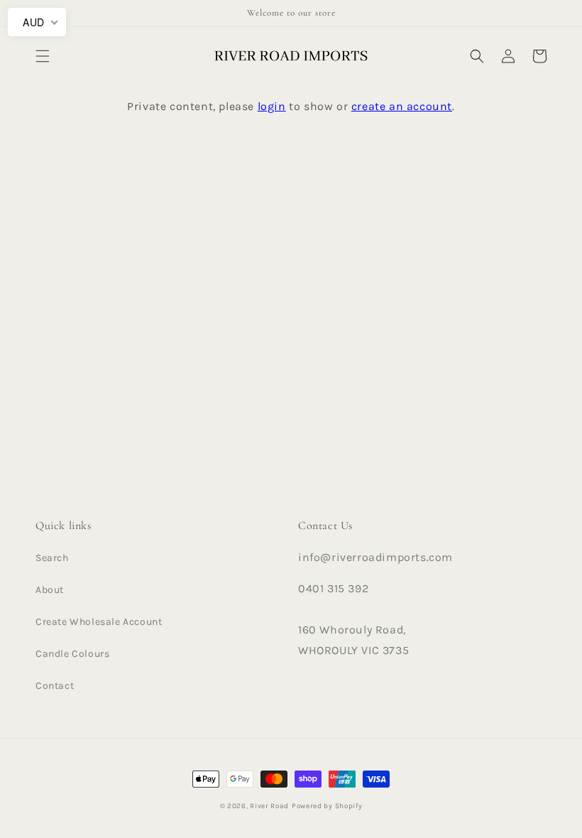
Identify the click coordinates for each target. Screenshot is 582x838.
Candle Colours (72, 654)
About (49, 590)
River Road (269, 806)
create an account (401, 106)
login (272, 106)
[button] (42, 56)
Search (52, 558)
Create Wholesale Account (98, 622)
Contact (54, 686)
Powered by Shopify (327, 806)
